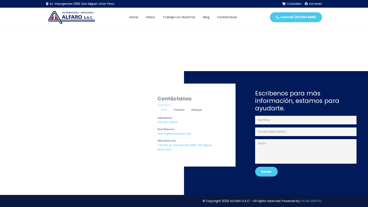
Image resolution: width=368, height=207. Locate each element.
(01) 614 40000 (167, 122)
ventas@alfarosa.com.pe (174, 134)
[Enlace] (71, 17)
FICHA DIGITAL (311, 201)
